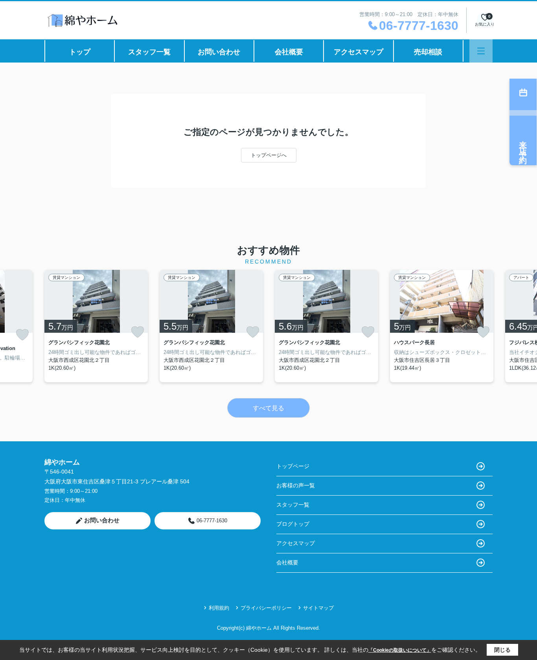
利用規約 (219, 608)
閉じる (502, 650)
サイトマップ (318, 608)
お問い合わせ (219, 52)
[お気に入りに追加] (22, 335)
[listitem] (96, 326)
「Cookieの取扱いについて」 (399, 650)
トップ (79, 52)
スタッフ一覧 (149, 52)
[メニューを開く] (481, 51)
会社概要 (289, 52)
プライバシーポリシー (266, 608)
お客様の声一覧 (295, 485)
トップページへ (269, 155)
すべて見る (268, 408)
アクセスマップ (358, 52)
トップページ (292, 466)
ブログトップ (292, 524)
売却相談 (428, 52)
